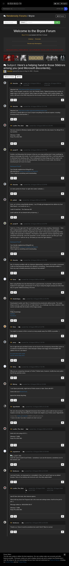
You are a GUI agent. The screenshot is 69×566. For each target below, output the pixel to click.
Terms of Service (55, 560)
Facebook (13, 315)
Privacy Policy (22, 562)
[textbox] (10, 22)
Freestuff (24, 416)
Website (12, 313)
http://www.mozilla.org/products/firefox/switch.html (33, 110)
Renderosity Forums (16, 16)
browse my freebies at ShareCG (29, 171)
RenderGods (23, 391)
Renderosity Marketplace (34, 43)
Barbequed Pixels (15, 166)
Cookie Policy (9, 562)
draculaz (9, 71)
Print (19, 76)
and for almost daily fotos (17, 355)
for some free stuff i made (17, 353)
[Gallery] (31, 39)
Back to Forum (10, 76)
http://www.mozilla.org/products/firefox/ (30, 89)
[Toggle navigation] (3, 3)
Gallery (19, 416)
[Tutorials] (38, 39)
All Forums (61, 16)
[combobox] (10, 22)
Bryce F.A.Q (25, 35)
